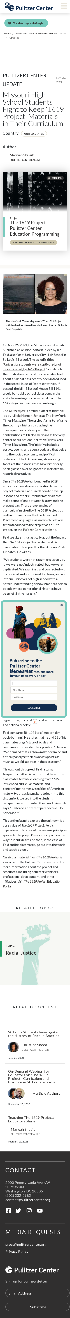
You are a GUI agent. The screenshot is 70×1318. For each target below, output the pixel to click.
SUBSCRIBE (34, 707)
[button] (34, 666)
